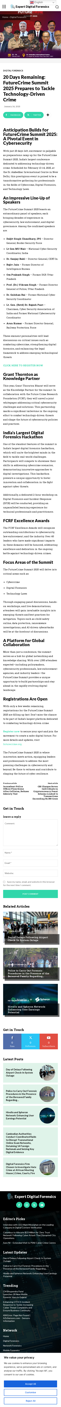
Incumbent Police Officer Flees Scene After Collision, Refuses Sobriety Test (16, 790)
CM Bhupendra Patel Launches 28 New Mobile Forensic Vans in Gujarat (15, 1294)
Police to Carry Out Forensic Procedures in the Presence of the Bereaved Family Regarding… (28, 973)
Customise (30, 1392)
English (38, 2)
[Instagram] (27, 1205)
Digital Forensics (18, 17)
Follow (30, 1035)
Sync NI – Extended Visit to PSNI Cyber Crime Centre (29, 1242)
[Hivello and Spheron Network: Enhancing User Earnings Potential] (30, 999)
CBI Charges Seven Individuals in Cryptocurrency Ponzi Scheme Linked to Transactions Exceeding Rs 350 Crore (45, 792)
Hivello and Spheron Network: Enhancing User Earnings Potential (27, 1009)
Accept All (30, 1384)
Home (5, 17)
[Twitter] (34, 1205)
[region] (30, 1380)
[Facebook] (19, 1205)
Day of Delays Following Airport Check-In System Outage (28, 939)
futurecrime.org (12, 744)
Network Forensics (18, 1001)
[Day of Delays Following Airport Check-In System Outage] (30, 927)
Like (12, 1035)
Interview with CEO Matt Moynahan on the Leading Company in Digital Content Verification (28, 1226)
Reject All (30, 1400)
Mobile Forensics (17, 965)
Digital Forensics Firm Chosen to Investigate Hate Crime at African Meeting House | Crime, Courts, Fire (21, 1168)
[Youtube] (42, 1205)
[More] (48, 115)
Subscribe (49, 1035)
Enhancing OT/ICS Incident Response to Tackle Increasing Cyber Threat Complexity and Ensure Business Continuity (18, 1306)
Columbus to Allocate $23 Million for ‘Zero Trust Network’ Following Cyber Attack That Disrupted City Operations (29, 1235)
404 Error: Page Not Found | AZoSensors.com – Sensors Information (16, 1318)
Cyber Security (16, 931)
